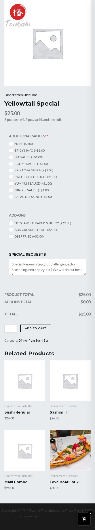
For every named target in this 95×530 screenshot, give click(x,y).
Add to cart (35, 328)
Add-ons (17, 215)
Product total (19, 294)
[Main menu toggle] (86, 15)
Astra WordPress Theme (57, 516)
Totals (10, 314)
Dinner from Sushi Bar (20, 95)
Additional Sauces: (28, 136)
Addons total (18, 302)
